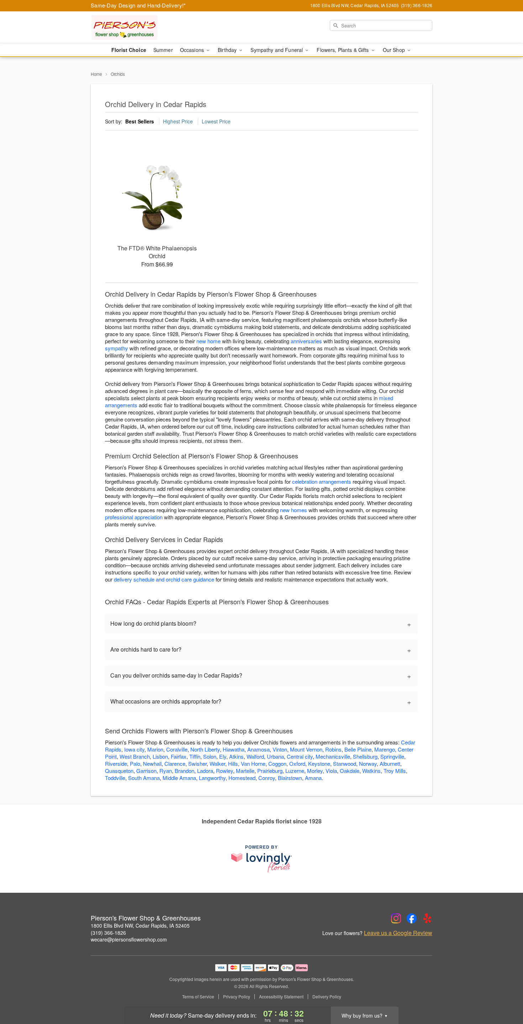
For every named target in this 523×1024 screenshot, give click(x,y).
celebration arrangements (321, 481)
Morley (315, 770)
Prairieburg (269, 770)
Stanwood (344, 763)
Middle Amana (179, 777)
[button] (504, 994)
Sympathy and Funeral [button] (277, 49)
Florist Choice (128, 49)
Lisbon (160, 756)
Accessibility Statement (281, 996)
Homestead (241, 777)
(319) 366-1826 (108, 932)
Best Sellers (139, 121)
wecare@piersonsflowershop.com (129, 939)
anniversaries (306, 341)
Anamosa (258, 749)
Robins (333, 749)
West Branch (135, 756)
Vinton (280, 749)
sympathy (116, 348)
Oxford (297, 763)
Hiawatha (233, 749)
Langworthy (212, 777)
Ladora (205, 770)
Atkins (236, 756)
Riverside (116, 763)
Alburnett (390, 763)
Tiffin (194, 756)
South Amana (144, 777)
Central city (300, 756)
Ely (222, 756)
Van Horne (253, 763)
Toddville (115, 777)
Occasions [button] (192, 49)
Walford (255, 756)
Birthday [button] (228, 49)
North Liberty (205, 749)
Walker (217, 763)
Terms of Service (198, 996)
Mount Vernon (306, 749)
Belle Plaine (357, 749)
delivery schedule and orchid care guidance (164, 579)
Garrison (146, 770)
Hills (233, 763)
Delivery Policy (326, 996)
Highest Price (178, 121)
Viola (331, 770)
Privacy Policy (236, 996)
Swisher (197, 763)
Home (96, 74)
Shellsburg (365, 756)
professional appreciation (134, 517)
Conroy (266, 777)
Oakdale (349, 770)
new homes (293, 510)
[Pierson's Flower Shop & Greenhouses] (142, 27)
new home (208, 341)
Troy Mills (395, 770)
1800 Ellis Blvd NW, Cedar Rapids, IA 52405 (140, 925)
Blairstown (290, 777)
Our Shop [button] (394, 49)
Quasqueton (119, 770)
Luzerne (294, 770)
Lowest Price (216, 121)
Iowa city (134, 749)
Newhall (152, 763)
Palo (135, 763)
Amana (313, 777)
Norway (368, 763)
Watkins (371, 770)
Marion (155, 749)
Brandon (184, 770)
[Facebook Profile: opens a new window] (412, 918)
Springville (392, 756)
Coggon (277, 763)
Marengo (384, 749)
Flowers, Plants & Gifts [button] (343, 49)
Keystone (319, 763)
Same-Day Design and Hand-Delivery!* (138, 5)
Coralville (176, 749)
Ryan (165, 770)
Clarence (174, 763)
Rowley (224, 770)
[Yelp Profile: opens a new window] (427, 918)
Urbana (275, 756)
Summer (163, 49)
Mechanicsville (333, 756)
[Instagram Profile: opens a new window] (396, 918)
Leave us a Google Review (398, 933)
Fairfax (178, 756)
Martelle (245, 770)
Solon (209, 756)
